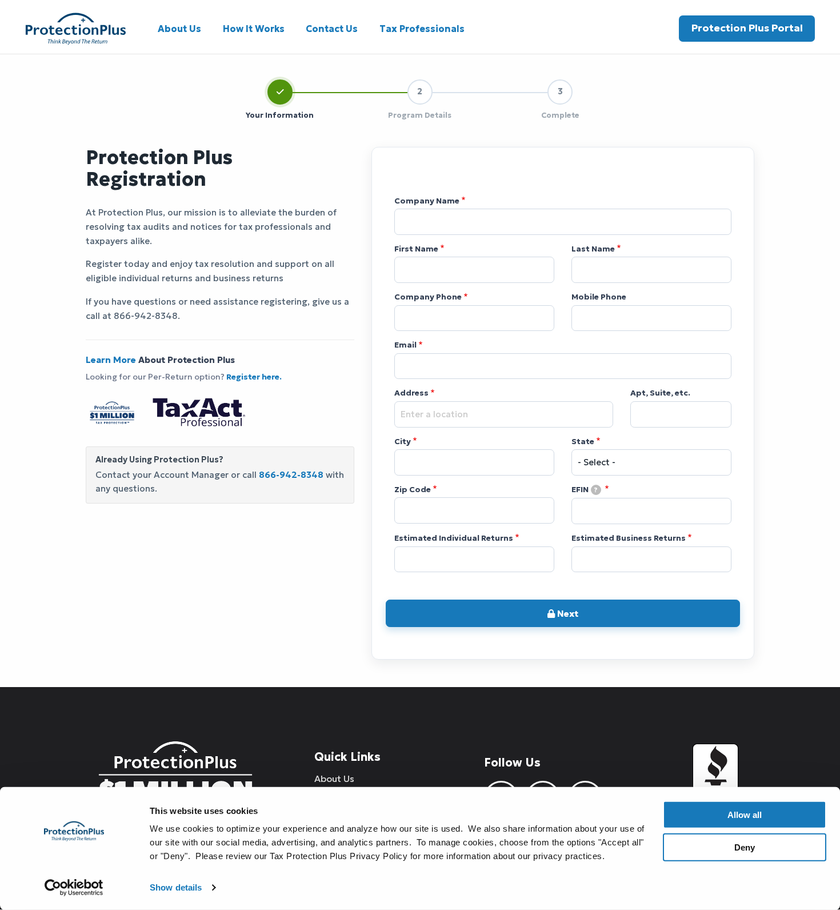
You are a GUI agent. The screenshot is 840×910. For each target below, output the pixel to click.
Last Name (593, 249)
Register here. (253, 377)
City (402, 441)
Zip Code (412, 489)
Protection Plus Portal (747, 28)
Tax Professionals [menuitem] (422, 28)
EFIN (584, 489)
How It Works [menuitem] (254, 28)
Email (405, 345)
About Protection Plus (160, 359)
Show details (176, 887)
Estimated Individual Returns (453, 538)
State (582, 441)
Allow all (744, 815)
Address (411, 393)
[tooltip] (596, 490)
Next (566, 613)
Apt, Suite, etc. (660, 393)
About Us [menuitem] (179, 28)
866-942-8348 (291, 474)
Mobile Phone (598, 297)
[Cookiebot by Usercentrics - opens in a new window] (74, 887)
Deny (744, 847)
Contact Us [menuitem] (332, 28)
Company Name (426, 201)
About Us (334, 778)
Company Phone (428, 297)
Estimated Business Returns (628, 538)
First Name (416, 249)
